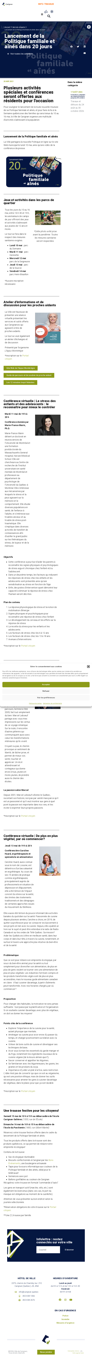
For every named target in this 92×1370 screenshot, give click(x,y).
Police (65, 1316)
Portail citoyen (28, 645)
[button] (88, 666)
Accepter (46, 684)
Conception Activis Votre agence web (76, 1352)
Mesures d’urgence (65, 1323)
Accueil (7, 27)
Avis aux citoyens (19, 27)
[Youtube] (70, 1299)
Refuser (46, 691)
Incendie (65, 1319)
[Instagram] (65, 1299)
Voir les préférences (46, 698)
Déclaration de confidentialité (52, 703)
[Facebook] (60, 1299)
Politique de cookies (35, 703)
